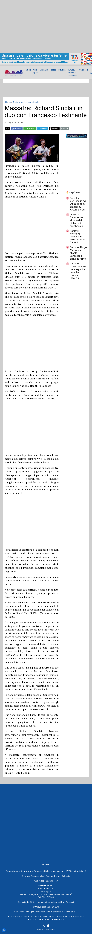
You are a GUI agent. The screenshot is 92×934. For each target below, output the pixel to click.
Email (66, 128)
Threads (55, 128)
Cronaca (44, 70)
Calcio (28, 70)
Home (8, 102)
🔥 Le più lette (73, 192)
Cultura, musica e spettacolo (26, 102)
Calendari (83, 70)
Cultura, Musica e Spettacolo (72, 73)
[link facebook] (48, 925)
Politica (53, 70)
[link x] (44, 925)
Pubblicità (46, 864)
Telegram (43, 128)
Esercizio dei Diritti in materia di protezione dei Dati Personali (46, 902)
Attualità (62, 70)
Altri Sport (35, 71)
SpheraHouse (50, 929)
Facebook (17, 128)
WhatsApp (30, 128)
